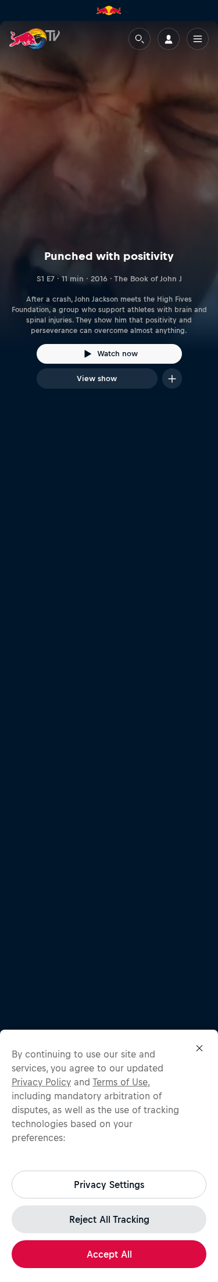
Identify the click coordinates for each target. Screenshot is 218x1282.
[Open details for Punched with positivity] (109, 215)
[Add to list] (172, 378)
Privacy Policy (41, 1082)
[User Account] (169, 39)
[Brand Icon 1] (109, 10)
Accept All (109, 1254)
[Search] (139, 39)
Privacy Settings (109, 1184)
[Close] (199, 1048)
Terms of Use (120, 1082)
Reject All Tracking (109, 1219)
